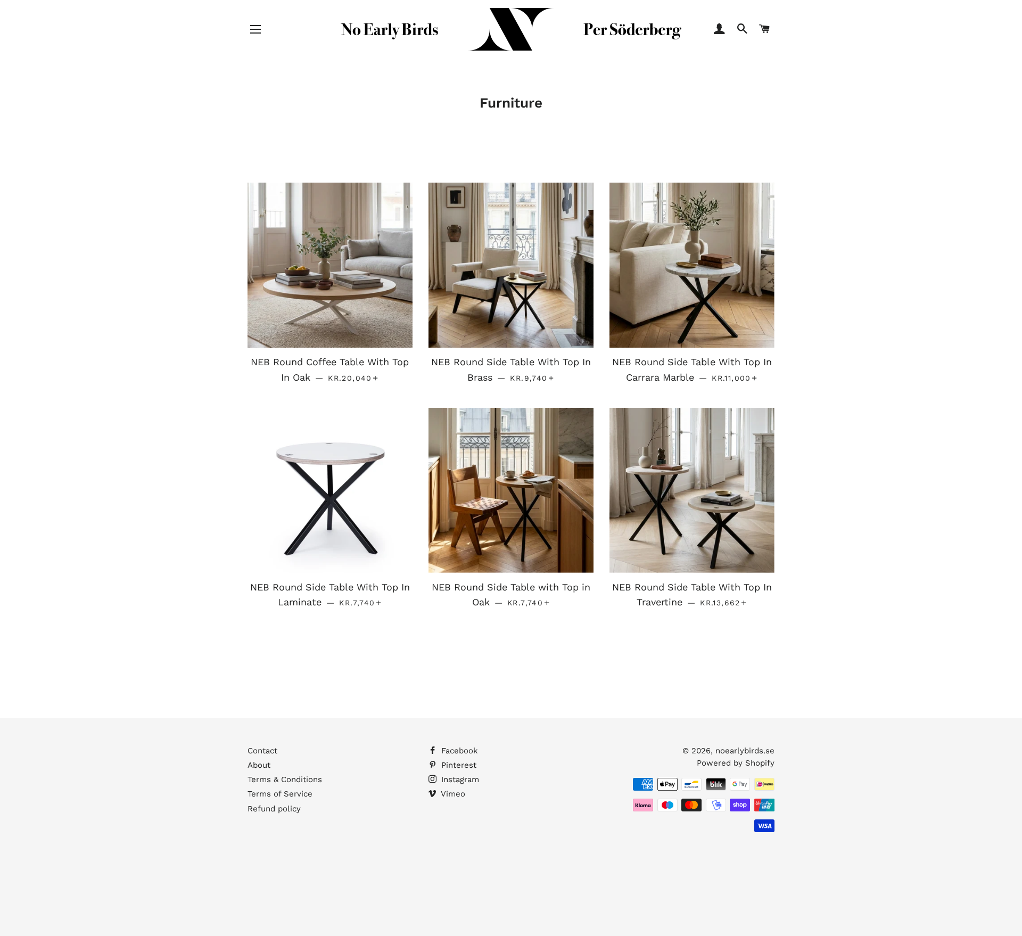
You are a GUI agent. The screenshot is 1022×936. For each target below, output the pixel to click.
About (259, 765)
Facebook (458, 751)
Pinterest (457, 765)
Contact (262, 751)
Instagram (459, 779)
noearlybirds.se (744, 751)
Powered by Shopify (735, 763)
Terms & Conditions (285, 779)
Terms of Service (280, 794)
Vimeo (452, 794)
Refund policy (274, 809)
